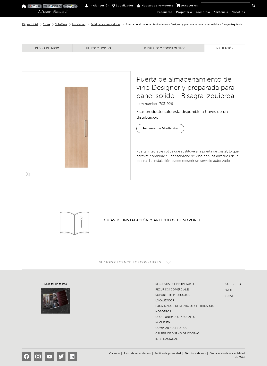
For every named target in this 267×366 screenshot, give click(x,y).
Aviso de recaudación (137, 353)
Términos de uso (195, 353)
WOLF (229, 290)
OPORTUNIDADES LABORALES (175, 317)
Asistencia (221, 12)
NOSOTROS (163, 311)
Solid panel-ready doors (105, 24)
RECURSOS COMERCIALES (172, 289)
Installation (78, 24)
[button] (253, 5)
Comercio (203, 12)
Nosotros (238, 12)
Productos (164, 12)
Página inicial (30, 24)
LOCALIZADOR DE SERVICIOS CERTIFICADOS (184, 306)
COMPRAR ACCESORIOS (171, 328)
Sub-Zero (61, 24)
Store (46, 24)
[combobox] (225, 6)
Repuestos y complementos (164, 48)
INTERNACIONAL (166, 339)
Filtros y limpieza (98, 48)
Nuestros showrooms (157, 5)
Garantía (114, 353)
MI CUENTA (162, 322)
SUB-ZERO (233, 284)
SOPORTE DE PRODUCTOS (172, 295)
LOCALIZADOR (164, 300)
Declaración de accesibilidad (227, 353)
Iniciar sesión (99, 5)
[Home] (24, 6)
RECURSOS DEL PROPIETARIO (174, 284)
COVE (229, 296)
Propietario (184, 12)
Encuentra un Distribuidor (160, 128)
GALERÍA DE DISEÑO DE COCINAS (177, 333)
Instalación (225, 48)
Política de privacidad (168, 353)
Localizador (124, 5)
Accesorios (189, 5)
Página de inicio (47, 48)
